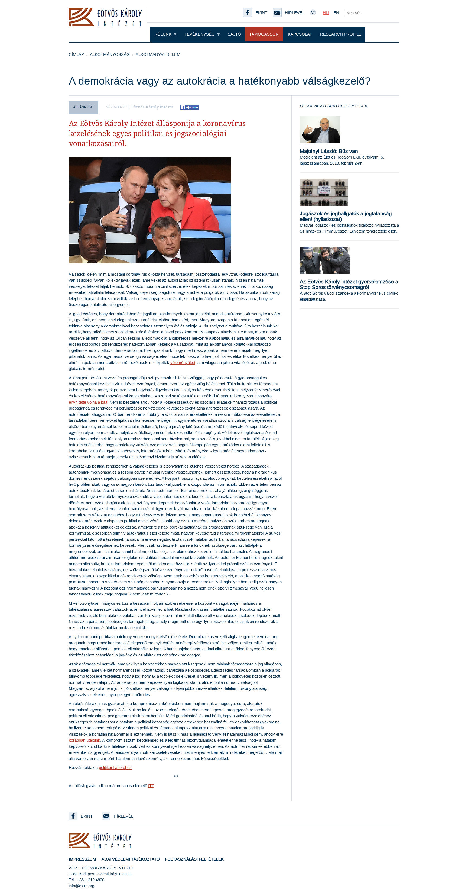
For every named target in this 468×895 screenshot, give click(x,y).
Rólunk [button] (163, 34)
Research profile (340, 34)
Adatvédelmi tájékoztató (131, 859)
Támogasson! (264, 34)
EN (336, 12)
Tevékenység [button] (200, 34)
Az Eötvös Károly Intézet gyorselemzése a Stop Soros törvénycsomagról (349, 285)
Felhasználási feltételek (194, 859)
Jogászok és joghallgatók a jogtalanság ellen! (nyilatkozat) (346, 217)
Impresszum (82, 859)
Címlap (76, 54)
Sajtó (234, 34)
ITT (151, 785)
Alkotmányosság (110, 54)
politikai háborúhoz (115, 767)
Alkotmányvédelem (158, 54)
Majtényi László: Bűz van (329, 151)
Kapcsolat (300, 34)
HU (326, 12)
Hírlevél (123, 816)
